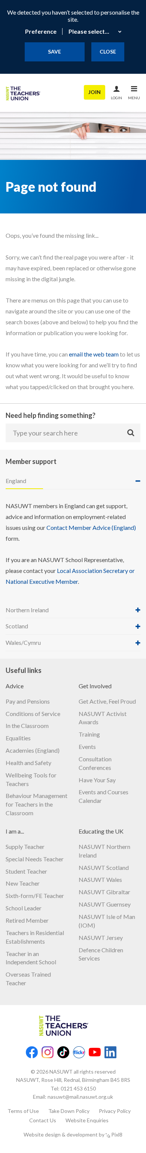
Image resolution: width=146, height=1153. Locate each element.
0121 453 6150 (78, 1088)
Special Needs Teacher (35, 858)
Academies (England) (33, 750)
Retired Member (27, 920)
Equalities (18, 737)
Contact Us (42, 1120)
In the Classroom (27, 725)
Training (89, 734)
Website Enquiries (87, 1120)
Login (116, 97)
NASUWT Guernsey (105, 904)
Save (54, 51)
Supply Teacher (25, 846)
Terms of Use (23, 1111)
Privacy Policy (115, 1111)
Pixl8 (116, 1134)
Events (87, 746)
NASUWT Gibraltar (104, 891)
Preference (41, 31)
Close (108, 51)
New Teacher (23, 883)
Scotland (17, 625)
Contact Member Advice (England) (91, 527)
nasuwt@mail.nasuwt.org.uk (80, 1096)
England (16, 480)
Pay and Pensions (28, 701)
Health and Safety (28, 762)
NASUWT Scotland (104, 867)
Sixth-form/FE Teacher (35, 895)
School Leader (24, 907)
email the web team (94, 354)
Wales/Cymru (23, 642)
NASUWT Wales (100, 879)
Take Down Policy (68, 1111)
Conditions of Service (33, 713)
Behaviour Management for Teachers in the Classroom (36, 804)
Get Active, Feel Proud (107, 701)
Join (94, 92)
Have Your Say (97, 779)
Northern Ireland (27, 609)
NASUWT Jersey (101, 937)
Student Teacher (26, 871)
